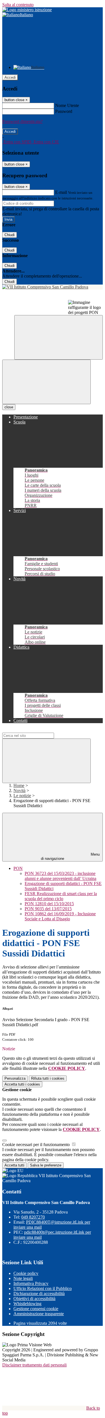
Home (18, 785)
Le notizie (22, 795)
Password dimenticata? (22, 121)
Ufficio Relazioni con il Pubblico (42, 1288)
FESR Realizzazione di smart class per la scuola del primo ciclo (61, 896)
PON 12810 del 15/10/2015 (49, 903)
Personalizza (14, 1078)
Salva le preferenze (45, 1165)
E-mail (61, 192)
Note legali (23, 1278)
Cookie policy (25, 1273)
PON (18, 868)
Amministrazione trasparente (38, 1313)
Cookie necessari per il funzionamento (36, 1144)
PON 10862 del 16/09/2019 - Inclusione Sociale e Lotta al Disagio (60, 916)
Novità (19, 790)
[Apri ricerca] (58, 337)
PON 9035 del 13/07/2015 (48, 908)
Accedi (10, 77)
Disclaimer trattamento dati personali (34, 1365)
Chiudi (9, 235)
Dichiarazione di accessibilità (39, 1293)
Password (63, 111)
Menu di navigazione (70, 856)
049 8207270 (33, 1217)
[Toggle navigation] (46, 382)
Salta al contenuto (18, 4)
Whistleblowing (27, 1303)
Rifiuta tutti (47, 1078)
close (8, 407)
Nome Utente (67, 105)
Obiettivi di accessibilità (34, 1298)
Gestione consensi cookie (35, 1308)
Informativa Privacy (30, 1283)
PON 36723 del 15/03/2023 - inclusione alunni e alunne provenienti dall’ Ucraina (60, 876)
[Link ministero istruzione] (27, 9)
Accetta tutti (22, 1084)
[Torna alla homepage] (52, 287)
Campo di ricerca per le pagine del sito (36, 730)
